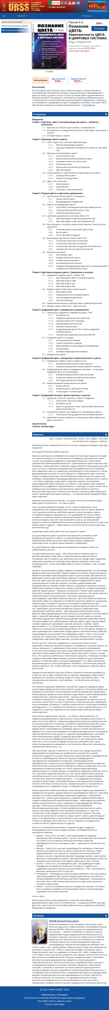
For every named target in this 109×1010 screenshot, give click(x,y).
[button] (70, 3)
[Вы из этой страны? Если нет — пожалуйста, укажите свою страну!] (50, 3)
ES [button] (62, 3)
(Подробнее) (89, 105)
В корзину (99, 28)
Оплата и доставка (54, 1004)
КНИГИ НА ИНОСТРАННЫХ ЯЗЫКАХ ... (15, 26)
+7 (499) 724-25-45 (57, 7)
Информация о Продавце (54, 994)
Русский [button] (56, 3)
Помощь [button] (86, 15)
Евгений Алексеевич (64, 921)
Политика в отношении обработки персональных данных (54, 997)
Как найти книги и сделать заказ (54, 1001)
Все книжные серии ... (14, 30)
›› (59, 80)
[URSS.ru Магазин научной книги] (23, 6)
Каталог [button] (21, 15)
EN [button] (66, 3)
